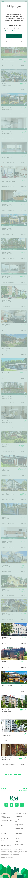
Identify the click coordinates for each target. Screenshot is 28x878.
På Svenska (4, 788)
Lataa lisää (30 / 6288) (13, 774)
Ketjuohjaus (3, 813)
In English (24, 788)
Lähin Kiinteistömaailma (20, 813)
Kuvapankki (3, 842)
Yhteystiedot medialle (6, 845)
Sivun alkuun (23, 790)
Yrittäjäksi (17, 836)
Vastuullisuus (4, 823)
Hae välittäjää (18, 816)
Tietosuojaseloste (5, 825)
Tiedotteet (3, 836)
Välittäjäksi (17, 838)
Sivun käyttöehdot (14, 854)
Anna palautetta (5, 790)
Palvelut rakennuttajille (6, 820)
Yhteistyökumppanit (19, 819)
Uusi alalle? (17, 841)
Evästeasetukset (19, 828)
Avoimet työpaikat (19, 844)
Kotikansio (17, 821)
